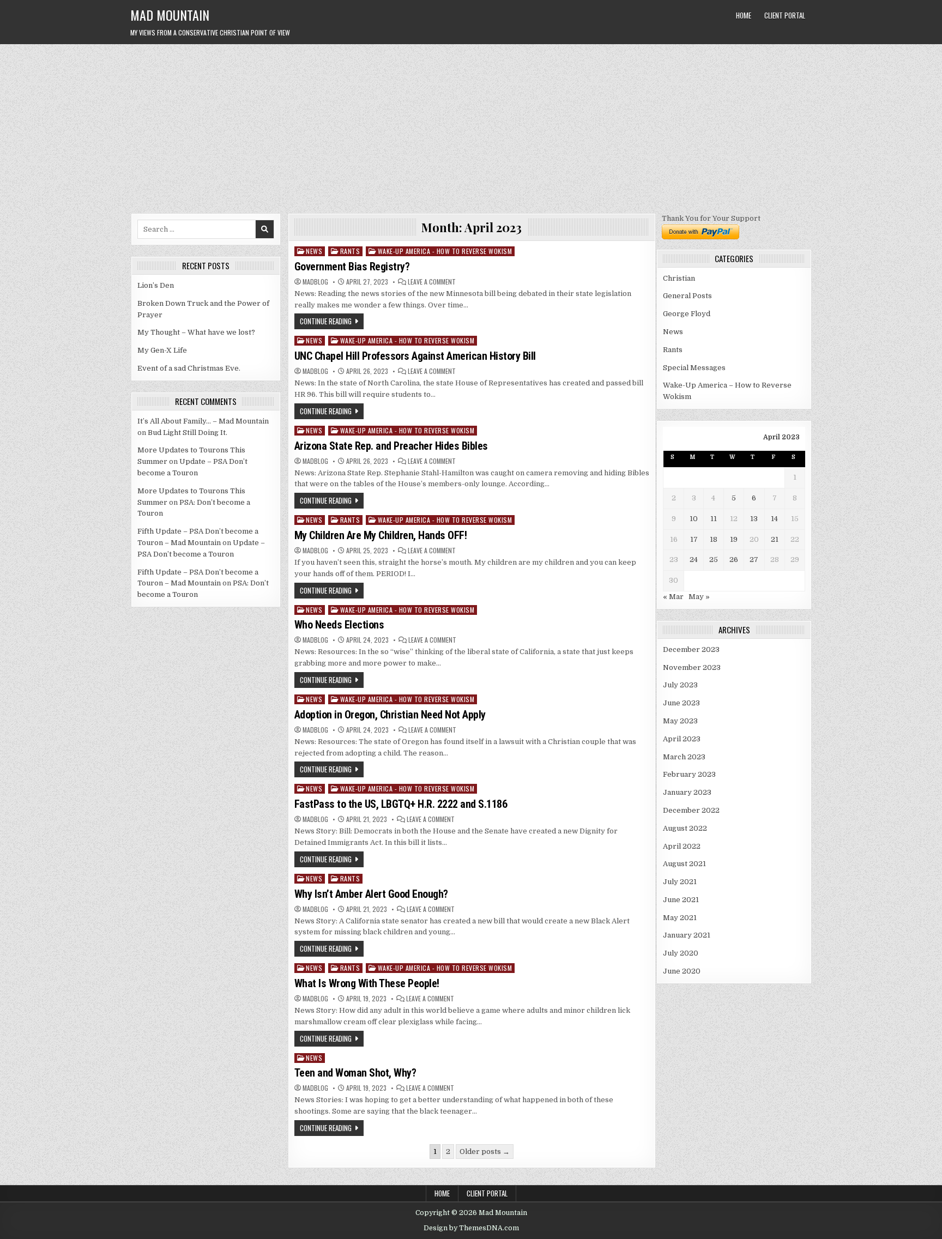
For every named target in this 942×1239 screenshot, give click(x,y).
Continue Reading (326, 321)
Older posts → (485, 1151)
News (314, 251)
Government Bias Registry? (352, 266)
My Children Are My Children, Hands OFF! (380, 535)
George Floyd (686, 314)
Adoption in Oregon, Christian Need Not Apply (390, 714)
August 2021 (684, 864)
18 (713, 539)
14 (774, 519)
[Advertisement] (471, 126)
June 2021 (681, 900)
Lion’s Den (155, 285)
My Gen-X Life (162, 350)
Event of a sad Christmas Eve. (188, 368)
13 (754, 519)
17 (694, 539)
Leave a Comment (432, 282)
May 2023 (680, 721)
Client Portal (784, 15)
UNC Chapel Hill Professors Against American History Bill (415, 355)
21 (774, 539)
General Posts (687, 296)
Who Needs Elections (339, 624)
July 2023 (680, 685)
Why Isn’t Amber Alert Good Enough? (371, 893)
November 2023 (692, 667)
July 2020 (680, 953)
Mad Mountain (169, 15)
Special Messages (694, 368)
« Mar (673, 597)
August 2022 (685, 828)
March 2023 (684, 757)
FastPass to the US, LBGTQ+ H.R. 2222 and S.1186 (401, 804)
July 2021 (680, 882)
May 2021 (680, 918)
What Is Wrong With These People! (366, 983)
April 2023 (682, 739)
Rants (350, 251)
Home (743, 15)
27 (754, 559)
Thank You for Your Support (711, 218)
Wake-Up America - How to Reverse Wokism (445, 251)
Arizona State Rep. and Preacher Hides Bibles (391, 445)
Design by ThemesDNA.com (471, 1228)
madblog (315, 282)
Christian (679, 278)
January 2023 (687, 792)
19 (734, 539)
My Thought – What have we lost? (196, 332)
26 (733, 559)
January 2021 (686, 935)
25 (713, 559)
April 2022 (682, 846)
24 (694, 559)
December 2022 (691, 810)
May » (699, 597)
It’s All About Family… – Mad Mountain (203, 421)
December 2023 (691, 649)
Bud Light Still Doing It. (187, 432)
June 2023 (681, 703)
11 (713, 519)
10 (694, 519)
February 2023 (689, 774)
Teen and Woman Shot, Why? (355, 1072)
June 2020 (682, 971)
